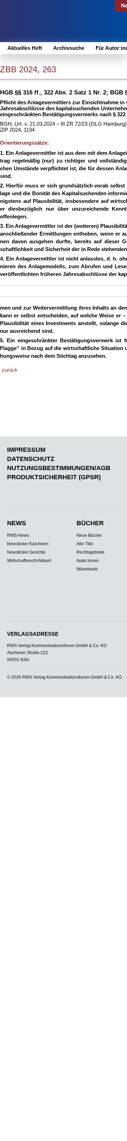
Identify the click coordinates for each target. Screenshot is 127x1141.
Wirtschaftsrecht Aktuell (29, 560)
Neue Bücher (89, 535)
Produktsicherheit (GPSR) (54, 477)
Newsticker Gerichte (26, 552)
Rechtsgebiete (90, 552)
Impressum (26, 449)
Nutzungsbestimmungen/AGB (58, 467)
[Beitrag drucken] (82, 70)
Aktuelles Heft (24, 48)
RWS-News (18, 535)
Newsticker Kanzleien (28, 543)
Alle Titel (85, 543)
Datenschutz (30, 458)
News (16, 523)
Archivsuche (68, 48)
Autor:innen (88, 560)
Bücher (90, 523)
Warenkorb (87, 569)
